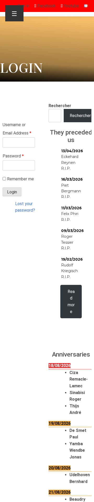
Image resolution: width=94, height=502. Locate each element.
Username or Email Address (17, 129)
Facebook (46, 5)
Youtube (71, 5)
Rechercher (60, 105)
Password (13, 156)
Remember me (20, 178)
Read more (71, 301)
